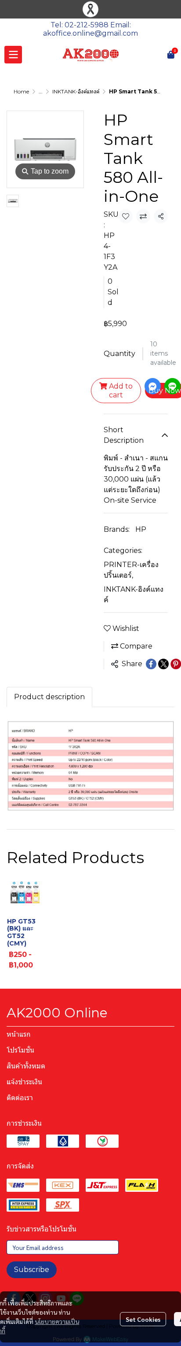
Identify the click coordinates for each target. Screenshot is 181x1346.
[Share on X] (163, 664)
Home (21, 91)
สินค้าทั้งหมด (26, 1066)
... (41, 91)
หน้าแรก (19, 1034)
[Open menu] (13, 54)
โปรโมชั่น (20, 1050)
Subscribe (31, 1269)
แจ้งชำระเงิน (24, 1082)
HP (140, 529)
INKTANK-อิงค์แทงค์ (75, 91)
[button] (159, 54)
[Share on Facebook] (151, 664)
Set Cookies (143, 1319)
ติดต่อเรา (20, 1098)
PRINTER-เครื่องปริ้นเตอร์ (131, 569)
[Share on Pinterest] (175, 664)
